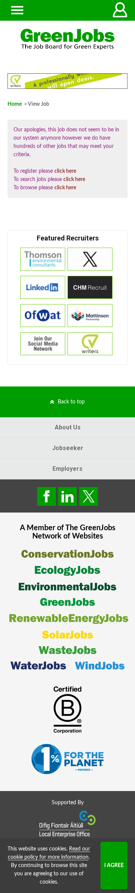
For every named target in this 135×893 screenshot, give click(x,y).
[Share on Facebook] (46, 496)
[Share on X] (88, 496)
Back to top (71, 402)
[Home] (67, 39)
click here (65, 171)
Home (15, 104)
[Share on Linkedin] (67, 496)
